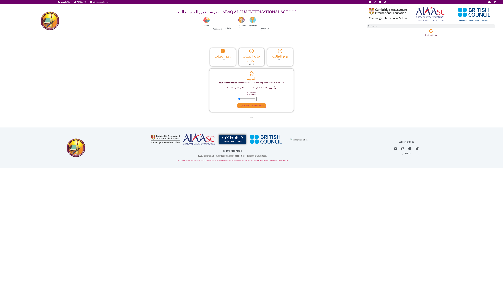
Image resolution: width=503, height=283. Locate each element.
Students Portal (431, 35)
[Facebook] (380, 2)
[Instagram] (375, 2)
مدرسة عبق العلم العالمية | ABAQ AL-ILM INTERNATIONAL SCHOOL (236, 12)
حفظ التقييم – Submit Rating (251, 105)
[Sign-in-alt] (495, 2)
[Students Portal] (431, 31)
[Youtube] (370, 2)
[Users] (490, 2)
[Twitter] (385, 2)
